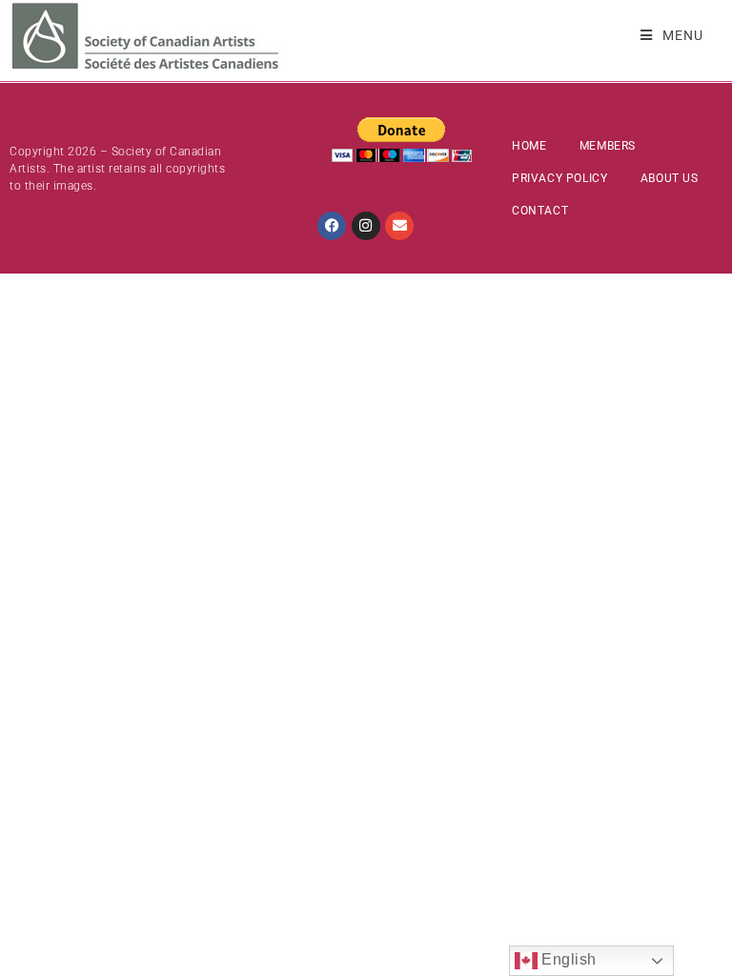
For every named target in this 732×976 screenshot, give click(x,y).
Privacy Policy (559, 178)
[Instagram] (366, 226)
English (567, 959)
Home (529, 145)
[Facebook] (331, 226)
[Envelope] (399, 226)
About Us (669, 178)
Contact (540, 210)
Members (608, 145)
